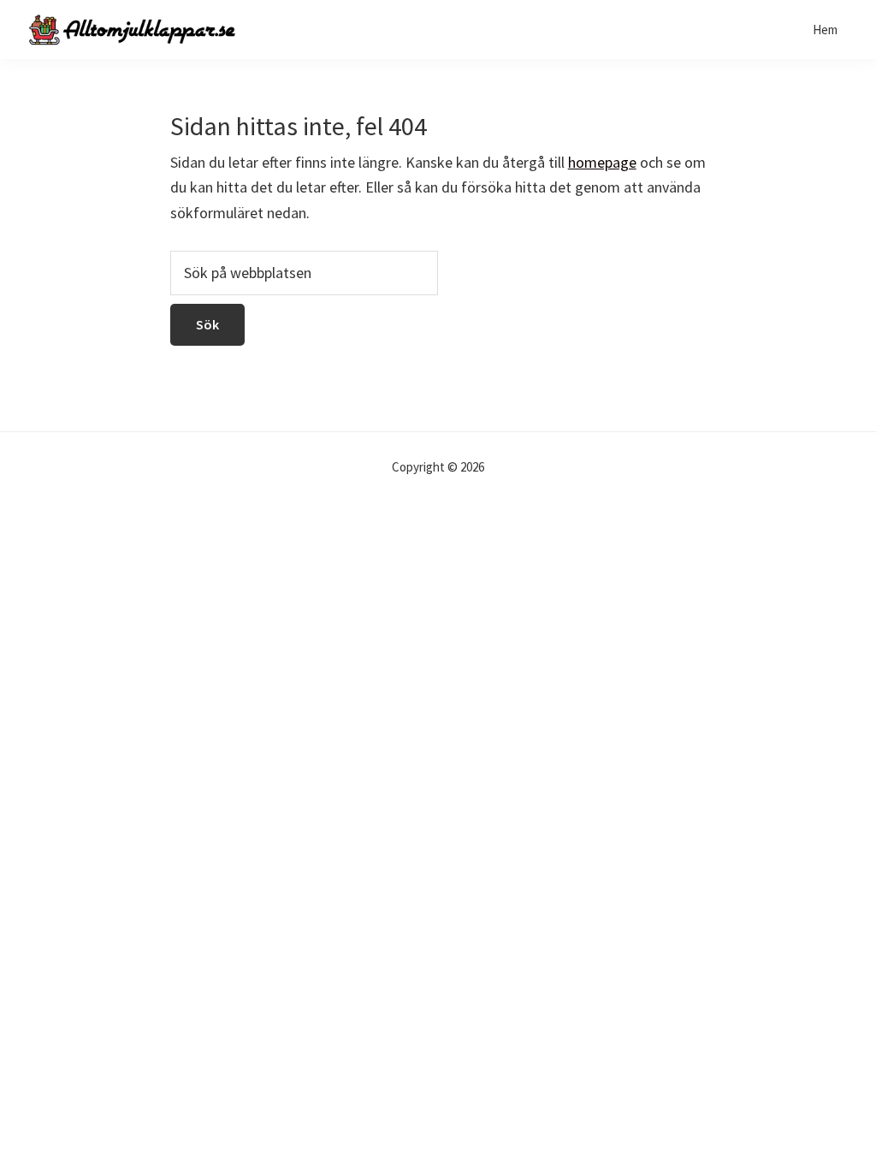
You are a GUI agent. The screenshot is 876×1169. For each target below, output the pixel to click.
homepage (602, 162)
